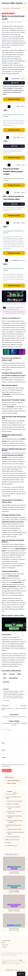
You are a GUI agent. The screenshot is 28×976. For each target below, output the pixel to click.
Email (3, 750)
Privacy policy (5, 944)
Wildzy (19, 674)
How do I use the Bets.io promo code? (13, 797)
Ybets (4, 678)
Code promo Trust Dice (14, 909)
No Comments (19, 21)
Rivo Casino (6, 682)
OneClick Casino (13, 678)
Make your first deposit (13, 804)
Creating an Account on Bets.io (15, 801)
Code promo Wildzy (14, 891)
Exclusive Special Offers (13, 836)
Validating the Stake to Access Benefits (15, 816)
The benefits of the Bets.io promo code (14, 826)
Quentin (6, 689)
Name (3, 743)
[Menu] (25, 3)
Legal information (6, 940)
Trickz (4, 674)
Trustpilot (4, 947)
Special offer (11, 13)
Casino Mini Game (12, 3)
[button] (6, 700)
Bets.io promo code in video (12, 839)
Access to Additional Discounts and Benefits (15, 821)
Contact (3, 942)
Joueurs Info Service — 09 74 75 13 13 (15, 313)
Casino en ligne (17, 866)
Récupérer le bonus (14, 99)
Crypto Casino (5, 13)
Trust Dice (12, 674)
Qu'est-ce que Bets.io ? (11, 794)
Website (4, 757)
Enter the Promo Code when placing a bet (14, 812)
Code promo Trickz (14, 928)
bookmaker (10, 866)
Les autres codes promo (11, 845)
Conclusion (8, 842)
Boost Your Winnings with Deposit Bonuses (16, 833)
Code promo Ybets (14, 872)
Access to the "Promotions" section (14, 807)
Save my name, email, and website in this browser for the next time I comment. (13, 765)
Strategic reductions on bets (14, 829)
